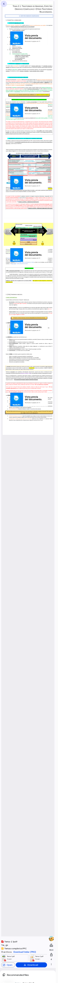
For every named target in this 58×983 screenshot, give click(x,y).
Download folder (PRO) (24, 952)
